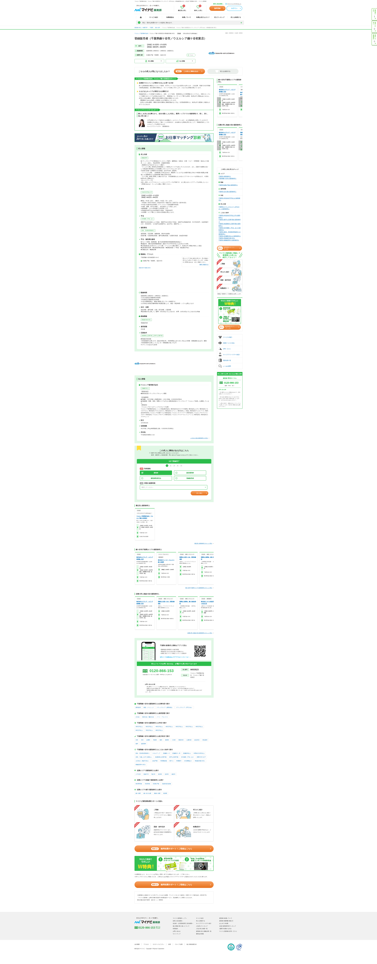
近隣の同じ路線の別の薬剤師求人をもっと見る (199, 633)
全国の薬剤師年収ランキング (227, 926)
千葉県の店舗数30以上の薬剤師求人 (230, 236)
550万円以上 (189, 726)
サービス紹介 (153, 17)
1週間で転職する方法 (225, 928)
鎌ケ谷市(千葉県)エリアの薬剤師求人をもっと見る (198, 588)
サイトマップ (176, 934)
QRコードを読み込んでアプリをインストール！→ (175, 657)
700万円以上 (149, 730)
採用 (169, 944)
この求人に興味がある (187, 71)
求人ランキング (219, 17)
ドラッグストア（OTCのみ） (184, 707)
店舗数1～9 (166, 753)
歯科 (137, 743)
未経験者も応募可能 (147, 335)
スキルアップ (156, 753)
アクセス (191, 55)
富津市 (167, 774)
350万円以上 (149, 726)
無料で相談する (203, 264)
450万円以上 (169, 726)
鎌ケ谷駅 (138, 793)
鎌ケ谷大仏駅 (147, 793)
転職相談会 (170, 17)
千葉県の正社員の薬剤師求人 (227, 191)
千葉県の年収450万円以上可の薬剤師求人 (229, 216)
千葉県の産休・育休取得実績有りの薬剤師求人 (230, 233)
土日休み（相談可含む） (143, 761)
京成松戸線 (156, 783)
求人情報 (151, 61)
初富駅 (165, 793)
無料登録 (217, 8)
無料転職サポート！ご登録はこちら (172, 849)
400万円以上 (159, 726)
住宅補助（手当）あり (147, 219)
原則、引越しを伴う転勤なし (144, 757)
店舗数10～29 (176, 753)
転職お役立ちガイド (203, 17)
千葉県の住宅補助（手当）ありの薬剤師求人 (230, 229)
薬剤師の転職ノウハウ (225, 918)
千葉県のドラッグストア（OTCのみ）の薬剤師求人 (229, 208)
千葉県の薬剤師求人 (225, 176)
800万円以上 (159, 730)
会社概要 (137, 944)
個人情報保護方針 (192, 944)
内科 (137, 740)
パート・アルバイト (162, 717)
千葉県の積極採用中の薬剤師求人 (229, 240)
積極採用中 (144, 158)
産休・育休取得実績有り (148, 230)
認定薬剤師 (190, 473)
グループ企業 (179, 944)
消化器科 (204, 740)
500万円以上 (179, 726)
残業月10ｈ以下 (201, 757)
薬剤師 (156, 473)
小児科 (174, 740)
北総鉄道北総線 (166, 783)
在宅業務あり (188, 761)
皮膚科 (148, 740)
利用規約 (175, 928)
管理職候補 (163, 761)
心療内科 (189, 740)
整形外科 (181, 740)
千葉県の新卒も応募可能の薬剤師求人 (230, 220)
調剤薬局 (138, 707)
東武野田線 (139, 783)
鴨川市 (153, 774)
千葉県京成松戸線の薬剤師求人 (228, 185)
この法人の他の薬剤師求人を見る (199, 438)
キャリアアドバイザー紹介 (203, 923)
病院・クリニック (149, 707)
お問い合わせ (176, 931)
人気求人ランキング (202, 926)
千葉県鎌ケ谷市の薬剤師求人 (227, 178)
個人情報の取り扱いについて (181, 926)
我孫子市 (146, 774)
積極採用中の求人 (141, 764)
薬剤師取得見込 (156, 478)
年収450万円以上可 (147, 192)
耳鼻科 (155, 740)
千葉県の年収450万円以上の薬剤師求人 (229, 199)
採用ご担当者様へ (218, 4)
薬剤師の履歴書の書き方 (226, 921)
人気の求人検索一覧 (202, 928)
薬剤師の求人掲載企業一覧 (203, 931)
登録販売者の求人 (146, 319)
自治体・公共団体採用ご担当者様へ (183, 923)
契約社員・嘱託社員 (148, 717)
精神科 (167, 740)
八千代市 (138, 774)
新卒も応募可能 (158, 335)
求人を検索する (236, 17)
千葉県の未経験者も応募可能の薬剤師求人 (230, 225)
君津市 (160, 774)
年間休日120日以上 (199, 753)
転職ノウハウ (186, 17)
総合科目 (196, 740)
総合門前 (155, 761)
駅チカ (171, 761)
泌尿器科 (143, 743)
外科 (142, 740)
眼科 (161, 740)
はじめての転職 (223, 923)
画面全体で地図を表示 (145, 267)
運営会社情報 (200, 934)
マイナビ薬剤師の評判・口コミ (228, 931)
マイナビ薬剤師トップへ (180, 918)
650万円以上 (139, 730)
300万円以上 (139, 726)
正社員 (137, 717)
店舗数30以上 (145, 388)
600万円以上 (199, 726)
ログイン (234, 8)
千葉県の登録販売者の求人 (227, 238)
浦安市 (173, 774)
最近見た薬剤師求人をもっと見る (203, 543)
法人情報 (182, 61)
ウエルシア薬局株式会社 (142, 33)
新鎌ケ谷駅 (157, 793)
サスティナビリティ (158, 944)
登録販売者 (190, 478)
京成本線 (147, 783)
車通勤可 (178, 761)
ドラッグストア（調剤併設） (165, 707)
